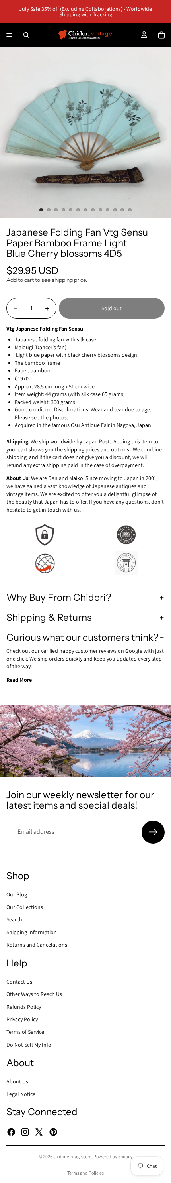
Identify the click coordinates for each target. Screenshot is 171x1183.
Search (14, 919)
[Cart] (161, 35)
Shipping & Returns (48, 617)
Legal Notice (20, 1093)
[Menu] (9, 35)
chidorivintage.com (72, 1156)
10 (107, 209)
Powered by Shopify (113, 1156)
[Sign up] (153, 832)
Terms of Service (25, 1031)
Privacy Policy (22, 1019)
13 (129, 209)
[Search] (26, 35)
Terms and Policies (85, 1173)
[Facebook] (11, 1131)
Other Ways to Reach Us (34, 994)
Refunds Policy (23, 1006)
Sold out (111, 308)
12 (122, 209)
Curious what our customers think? (82, 637)
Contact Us (19, 981)
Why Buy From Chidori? (58, 597)
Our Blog (16, 894)
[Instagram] (25, 1131)
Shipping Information (31, 931)
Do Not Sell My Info (28, 1044)
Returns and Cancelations (36, 944)
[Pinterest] (53, 1131)
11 (115, 209)
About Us (17, 1081)
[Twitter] (39, 1131)
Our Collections (24, 906)
